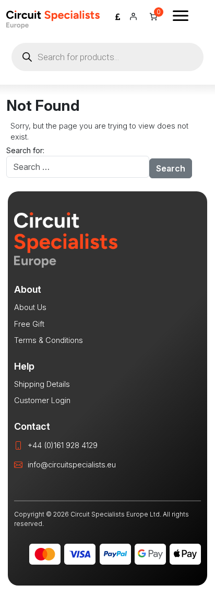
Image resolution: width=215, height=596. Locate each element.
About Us (30, 307)
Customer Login (42, 400)
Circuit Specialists (53, 19)
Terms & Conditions (48, 340)
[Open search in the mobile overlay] (107, 57)
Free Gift (29, 323)
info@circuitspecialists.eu (72, 464)
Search (170, 168)
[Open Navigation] (180, 15)
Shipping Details (42, 384)
